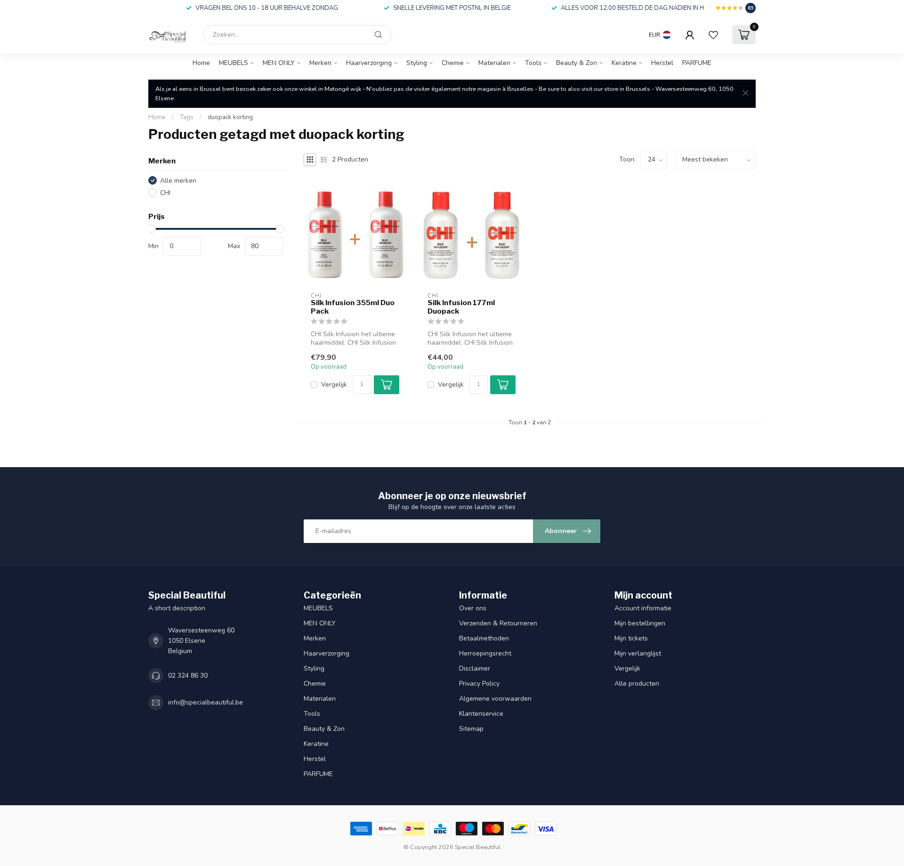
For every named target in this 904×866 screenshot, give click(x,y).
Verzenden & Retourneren (499, 623)
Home (201, 62)
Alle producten (636, 683)
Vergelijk (334, 384)
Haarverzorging (369, 62)
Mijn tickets (631, 638)
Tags (187, 117)
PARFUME (696, 62)
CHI (165, 192)
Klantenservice (481, 713)
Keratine (624, 62)
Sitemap (471, 728)
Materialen (494, 62)
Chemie (453, 62)
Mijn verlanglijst (637, 653)
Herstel (662, 62)
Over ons (472, 608)
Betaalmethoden (484, 638)
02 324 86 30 (188, 675)
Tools (533, 62)
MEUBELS (233, 62)
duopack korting (230, 117)
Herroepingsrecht (485, 653)
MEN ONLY (279, 62)
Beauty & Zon (576, 62)
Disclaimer (474, 668)
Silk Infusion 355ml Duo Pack (353, 307)
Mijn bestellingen (639, 623)
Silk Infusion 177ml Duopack (461, 307)
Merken (320, 62)
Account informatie (642, 608)
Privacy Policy (479, 683)
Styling (416, 62)
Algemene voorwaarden (495, 698)
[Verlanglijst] (713, 34)
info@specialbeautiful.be (205, 702)
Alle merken (178, 180)
